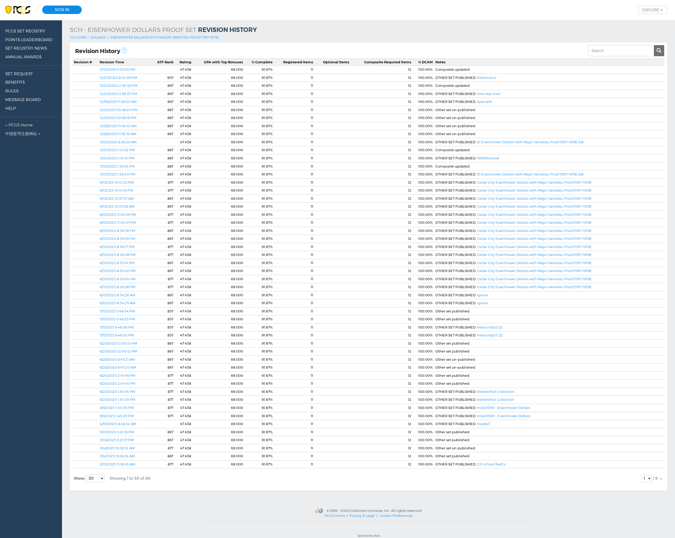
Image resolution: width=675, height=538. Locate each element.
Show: (80, 478)
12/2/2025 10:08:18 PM (118, 118)
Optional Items (336, 62)
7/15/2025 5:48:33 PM (117, 319)
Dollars (97, 37)
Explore (652, 9)
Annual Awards (23, 56)
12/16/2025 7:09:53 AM (118, 101)
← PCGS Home (19, 124)
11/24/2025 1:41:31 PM (117, 158)
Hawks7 (483, 424)
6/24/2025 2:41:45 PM (117, 383)
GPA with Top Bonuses (223, 62)
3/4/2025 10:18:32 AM (117, 448)
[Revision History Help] (124, 50)
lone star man (489, 94)
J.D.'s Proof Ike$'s (491, 464)
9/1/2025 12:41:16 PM (116, 190)
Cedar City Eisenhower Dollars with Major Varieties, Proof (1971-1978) (534, 182)
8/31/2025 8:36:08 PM (118, 255)
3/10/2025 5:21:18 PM (117, 432)
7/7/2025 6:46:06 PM (117, 327)
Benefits (15, 82)
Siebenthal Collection (495, 391)
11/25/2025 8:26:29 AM (118, 142)
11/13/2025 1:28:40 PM (117, 174)
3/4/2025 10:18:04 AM (117, 456)
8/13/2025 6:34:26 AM (117, 295)
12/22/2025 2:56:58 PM (118, 85)
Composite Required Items (387, 62)
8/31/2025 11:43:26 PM (118, 214)
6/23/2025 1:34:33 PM (117, 399)
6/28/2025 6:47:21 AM (117, 359)
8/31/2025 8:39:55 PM (117, 238)
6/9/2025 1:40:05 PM (117, 408)
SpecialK (484, 101)
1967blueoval (488, 158)
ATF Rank (165, 62)
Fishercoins (486, 77)
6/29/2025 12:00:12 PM (118, 351)
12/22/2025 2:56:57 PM (118, 94)
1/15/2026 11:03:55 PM (117, 69)
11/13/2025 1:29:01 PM (117, 166)
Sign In (62, 9)
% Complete (262, 62)
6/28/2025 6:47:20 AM (118, 367)
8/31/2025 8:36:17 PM (117, 247)
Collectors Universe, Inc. (370, 510)
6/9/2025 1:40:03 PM (117, 416)
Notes (440, 62)
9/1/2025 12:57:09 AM (117, 206)
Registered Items (298, 62)
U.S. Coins (78, 37)
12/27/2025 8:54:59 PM (118, 77)
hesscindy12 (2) (490, 327)
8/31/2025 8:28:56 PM (117, 287)
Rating (185, 62)
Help (10, 108)
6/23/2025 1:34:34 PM (117, 391)
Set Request (19, 73)
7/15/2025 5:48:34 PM (117, 311)
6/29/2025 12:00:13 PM (118, 343)
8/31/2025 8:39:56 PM (117, 230)
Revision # (83, 62)
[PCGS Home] (20, 10)
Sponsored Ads (369, 535)
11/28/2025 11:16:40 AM (118, 126)
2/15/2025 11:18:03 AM (117, 464)
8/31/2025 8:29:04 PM (118, 279)
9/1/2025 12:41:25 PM (117, 182)
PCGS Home (335, 515)
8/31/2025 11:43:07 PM (118, 222)
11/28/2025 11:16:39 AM (118, 134)
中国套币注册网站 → (22, 133)
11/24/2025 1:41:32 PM (117, 150)
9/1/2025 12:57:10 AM (117, 198)
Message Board (23, 99)
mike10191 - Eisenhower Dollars (503, 408)
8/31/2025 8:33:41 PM (117, 263)
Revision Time (112, 62)
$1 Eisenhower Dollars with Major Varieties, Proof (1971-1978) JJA (530, 142)
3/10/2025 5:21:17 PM (117, 440)
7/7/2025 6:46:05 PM (117, 335)
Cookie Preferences (396, 515)
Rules (11, 90)
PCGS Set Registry (25, 31)
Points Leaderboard (28, 39)
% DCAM (425, 62)
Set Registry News (26, 48)
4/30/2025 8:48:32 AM (118, 424)
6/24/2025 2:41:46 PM (117, 375)
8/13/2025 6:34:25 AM (117, 303)
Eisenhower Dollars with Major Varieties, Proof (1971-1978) (164, 37)
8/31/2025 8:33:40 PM (118, 271)
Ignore (482, 295)
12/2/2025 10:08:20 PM (118, 110)
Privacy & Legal (362, 515)
